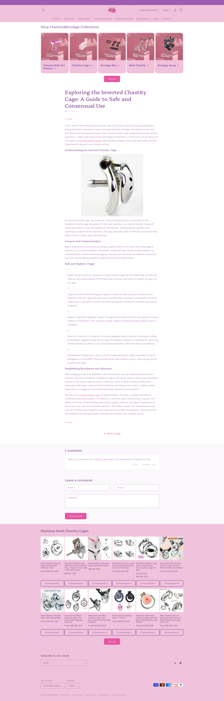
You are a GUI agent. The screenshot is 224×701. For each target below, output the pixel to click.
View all (112, 78)
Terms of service (90, 695)
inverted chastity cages (90, 140)
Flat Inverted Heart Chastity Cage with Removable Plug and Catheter (73, 618)
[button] (43, 10)
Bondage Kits (109, 65)
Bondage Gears (167, 65)
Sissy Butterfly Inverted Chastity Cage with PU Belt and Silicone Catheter (171, 565)
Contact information (119, 695)
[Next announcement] (182, 2)
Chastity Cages (81, 65)
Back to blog (113, 433)
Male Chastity (137, 65)
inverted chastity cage (89, 394)
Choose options (52, 583)
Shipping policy (104, 695)
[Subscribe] (84, 663)
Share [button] (70, 119)
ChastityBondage (52, 695)
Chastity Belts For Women (54, 67)
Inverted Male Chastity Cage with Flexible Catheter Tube (51, 565)
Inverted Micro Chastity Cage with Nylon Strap (99, 564)
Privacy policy (78, 695)
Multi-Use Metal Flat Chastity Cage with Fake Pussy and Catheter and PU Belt (147, 618)
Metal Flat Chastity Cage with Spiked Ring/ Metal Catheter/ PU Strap (123, 565)
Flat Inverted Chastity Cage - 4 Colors (122, 616)
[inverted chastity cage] (112, 185)
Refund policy (66, 695)
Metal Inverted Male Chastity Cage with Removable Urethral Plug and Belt (99, 618)
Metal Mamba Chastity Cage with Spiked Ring (51, 616)
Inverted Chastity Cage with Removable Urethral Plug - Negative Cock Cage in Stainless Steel (76, 566)
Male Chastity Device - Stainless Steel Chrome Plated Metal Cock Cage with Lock (170, 618)
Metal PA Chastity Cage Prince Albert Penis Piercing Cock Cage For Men (146, 566)
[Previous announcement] (41, 2)
